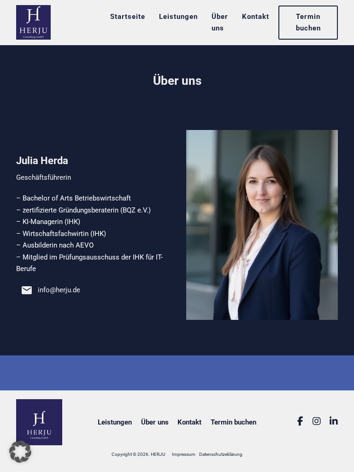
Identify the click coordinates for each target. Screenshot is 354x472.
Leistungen (178, 16)
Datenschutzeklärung (220, 454)
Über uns (220, 22)
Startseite (127, 16)
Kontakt (255, 16)
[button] (20, 451)
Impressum (183, 454)
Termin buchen (308, 22)
